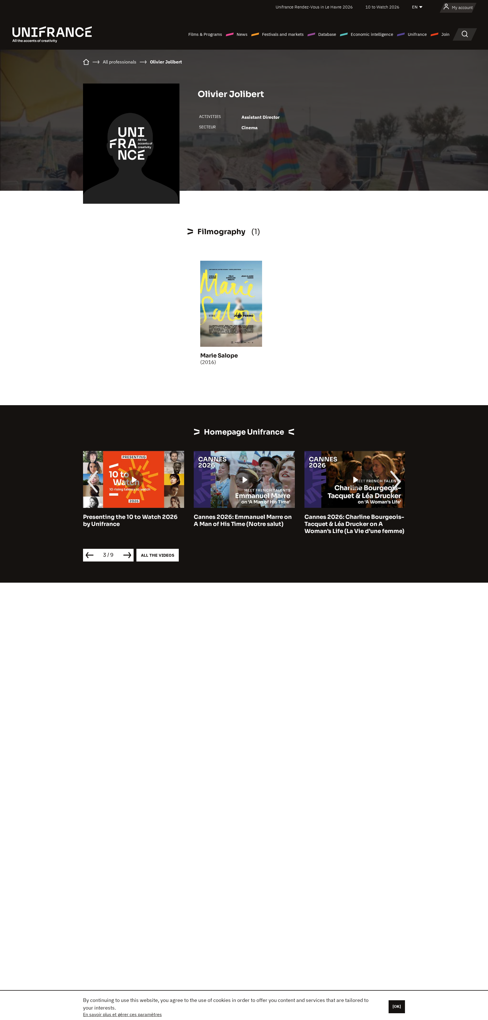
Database (327, 34)
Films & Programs (205, 34)
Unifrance (417, 34)
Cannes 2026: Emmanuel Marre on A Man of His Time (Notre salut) (243, 521)
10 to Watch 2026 (382, 7)
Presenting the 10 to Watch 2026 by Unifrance (130, 521)
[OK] (397, 1006)
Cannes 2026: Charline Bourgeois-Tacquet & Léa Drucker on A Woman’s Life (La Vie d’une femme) (354, 524)
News (242, 34)
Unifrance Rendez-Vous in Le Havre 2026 (314, 7)
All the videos (157, 555)
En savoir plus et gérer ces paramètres (122, 1014)
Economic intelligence (372, 34)
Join (445, 34)
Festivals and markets (283, 34)
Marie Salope (219, 355)
